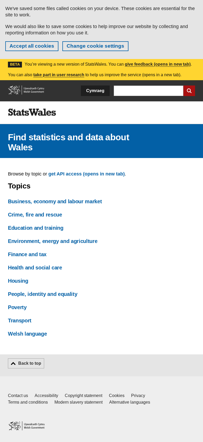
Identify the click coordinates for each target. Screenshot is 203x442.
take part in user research (58, 75)
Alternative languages (129, 402)
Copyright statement (83, 395)
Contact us (18, 395)
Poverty (17, 307)
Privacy (138, 395)
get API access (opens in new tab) (86, 174)
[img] (32, 112)
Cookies (116, 395)
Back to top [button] (29, 363)
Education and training (35, 228)
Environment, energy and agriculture (52, 241)
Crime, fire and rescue (35, 215)
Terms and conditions (28, 402)
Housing (18, 281)
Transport (19, 320)
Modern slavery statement (78, 402)
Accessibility (46, 395)
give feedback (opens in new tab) (158, 64)
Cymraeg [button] (95, 90)
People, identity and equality (42, 294)
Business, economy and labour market (55, 201)
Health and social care (35, 267)
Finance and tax (27, 254)
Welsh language (27, 334)
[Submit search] (189, 90)
